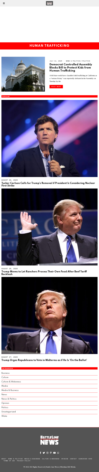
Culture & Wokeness (11, 382)
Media (4, 386)
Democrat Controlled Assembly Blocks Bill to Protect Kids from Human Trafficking (71, 67)
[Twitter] (44, 452)
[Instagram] (47, 452)
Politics (86, 61)
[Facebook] (40, 452)
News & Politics (73, 61)
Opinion (5, 403)
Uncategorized (8, 412)
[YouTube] (54, 452)
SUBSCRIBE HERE (85, 459)
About (3, 459)
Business (5, 373)
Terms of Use (9, 461)
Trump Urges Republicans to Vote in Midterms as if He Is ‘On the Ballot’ (44, 360)
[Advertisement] (49, 24)
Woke (4, 416)
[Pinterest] (50, 452)
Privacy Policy (23, 461)
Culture (4, 377)
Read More (56, 87)
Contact (73, 459)
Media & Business (10, 390)
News (4, 395)
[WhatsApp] (58, 452)
